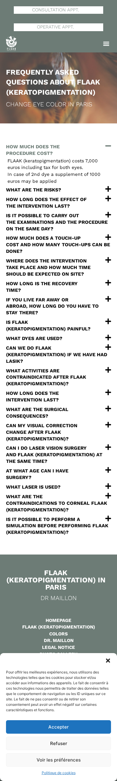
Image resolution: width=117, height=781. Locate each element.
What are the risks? (33, 190)
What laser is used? (33, 487)
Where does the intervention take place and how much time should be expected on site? (48, 267)
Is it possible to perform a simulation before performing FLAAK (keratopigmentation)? (57, 525)
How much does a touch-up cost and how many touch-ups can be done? (58, 244)
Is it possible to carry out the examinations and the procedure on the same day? (57, 222)
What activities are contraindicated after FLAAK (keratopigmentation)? (46, 377)
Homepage (58, 620)
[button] (108, 661)
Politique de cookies (59, 773)
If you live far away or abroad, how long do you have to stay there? (52, 306)
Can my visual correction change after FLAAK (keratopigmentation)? (41, 432)
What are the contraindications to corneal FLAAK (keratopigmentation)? (56, 503)
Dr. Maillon (59, 640)
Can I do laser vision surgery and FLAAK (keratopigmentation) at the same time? (54, 454)
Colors (58, 634)
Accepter (58, 727)
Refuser (58, 743)
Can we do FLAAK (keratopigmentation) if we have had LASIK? (56, 354)
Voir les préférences (59, 760)
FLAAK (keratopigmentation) (58, 627)
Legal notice (58, 647)
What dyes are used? (34, 338)
